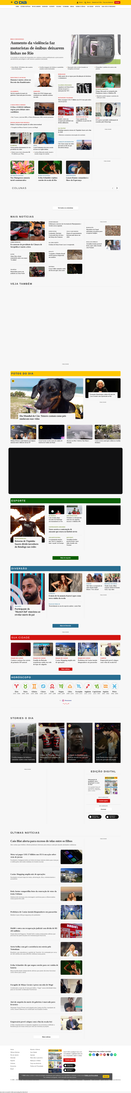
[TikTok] (108, 1054)
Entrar (81, 2)
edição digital (103, 771)
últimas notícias (25, 832)
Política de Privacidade (36, 1066)
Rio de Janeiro (36, 6)
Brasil (72, 6)
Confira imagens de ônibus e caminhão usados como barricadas (51, 68)
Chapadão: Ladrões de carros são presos (106, 68)
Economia (66, 6)
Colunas (58, 6)
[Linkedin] (111, 1054)
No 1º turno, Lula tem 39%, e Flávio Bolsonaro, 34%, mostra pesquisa (32, 117)
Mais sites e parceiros (108, 6)
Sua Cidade (90, 6)
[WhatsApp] (90, 1054)
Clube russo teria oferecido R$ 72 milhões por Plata (20, 152)
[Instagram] (101, 1054)
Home (17, 6)
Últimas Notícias (25, 6)
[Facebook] (93, 1054)
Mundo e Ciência (80, 6)
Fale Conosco (95, 1079)
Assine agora (103, 800)
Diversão (45, 6)
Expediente (87, 1079)
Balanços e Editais (35, 1060)
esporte (18, 500)
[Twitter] (97, 1054)
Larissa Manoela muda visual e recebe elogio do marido (43, 152)
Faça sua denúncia (108, 2)
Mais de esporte (65, 558)
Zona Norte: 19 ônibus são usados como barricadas (22, 68)
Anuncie (66, 1079)
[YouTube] (104, 1054)
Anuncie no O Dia (97, 2)
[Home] (20, 3)
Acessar (103, 809)
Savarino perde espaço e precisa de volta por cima (107, 96)
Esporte (51, 6)
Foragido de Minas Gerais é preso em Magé (24, 127)
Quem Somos (104, 1079)
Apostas (97, 6)
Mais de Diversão (65, 625)
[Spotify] (115, 1054)
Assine (117, 2)
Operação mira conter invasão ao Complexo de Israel (78, 68)
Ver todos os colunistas (65, 208)
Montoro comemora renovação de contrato (72, 135)
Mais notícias (22, 216)
